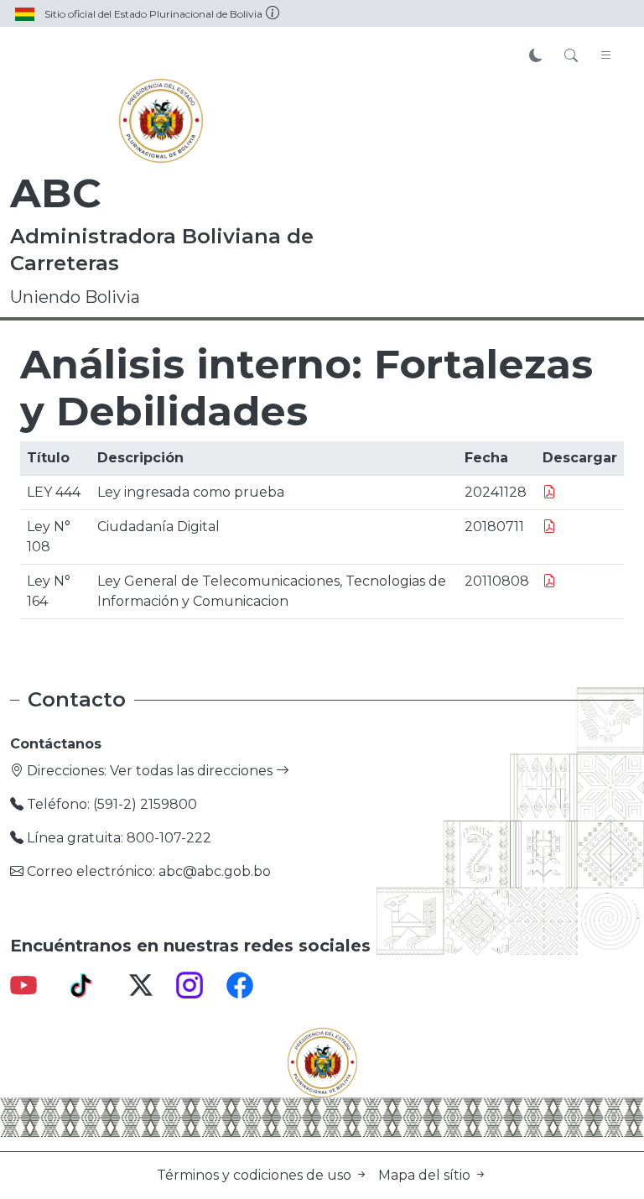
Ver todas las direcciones (193, 771)
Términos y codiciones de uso (256, 1175)
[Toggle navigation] (606, 56)
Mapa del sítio (426, 1175)
